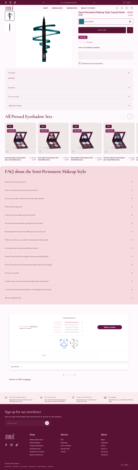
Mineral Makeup (35, 443)
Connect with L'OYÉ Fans (84, 397)
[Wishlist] (127, 8)
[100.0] (64, 343)
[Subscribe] (47, 423)
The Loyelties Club (50, 397)
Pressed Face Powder (37, 452)
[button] (82, 42)
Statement (104, 455)
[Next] (94, 2)
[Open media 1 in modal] (44, 39)
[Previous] (44, 2)
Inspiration (104, 443)
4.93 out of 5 (33, 326)
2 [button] (66, 375)
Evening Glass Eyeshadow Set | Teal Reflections (15, 159)
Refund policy (8, 466)
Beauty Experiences (36, 455)
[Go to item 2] (9, 27)
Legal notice (50, 466)
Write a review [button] (110, 327)
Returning (64, 443)
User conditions (66, 445)
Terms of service (24, 466)
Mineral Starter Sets (36, 439)
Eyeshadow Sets (35, 449)
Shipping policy (32, 466)
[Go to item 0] (9, 16)
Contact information (41, 466)
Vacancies (104, 452)
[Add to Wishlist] (130, 30)
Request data (65, 449)
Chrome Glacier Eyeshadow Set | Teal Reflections (114, 159)
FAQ (62, 439)
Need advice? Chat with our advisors (92, 63)
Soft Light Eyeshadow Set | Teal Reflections (48, 159)
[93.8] (74, 343)
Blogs (103, 439)
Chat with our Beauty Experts (17, 397)
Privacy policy (15, 466)
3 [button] (70, 375)
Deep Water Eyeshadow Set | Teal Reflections (82, 159)
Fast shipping (112, 397)
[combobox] (128, 2)
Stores (103, 445)
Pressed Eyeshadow (36, 445)
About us (104, 449)
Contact (63, 452)
